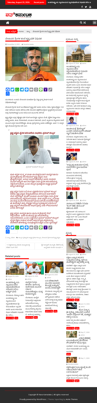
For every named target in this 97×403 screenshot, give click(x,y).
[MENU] (94, 22)
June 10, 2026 (85, 304)
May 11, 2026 (84, 358)
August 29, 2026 (12, 276)
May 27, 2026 (84, 332)
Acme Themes (72, 399)
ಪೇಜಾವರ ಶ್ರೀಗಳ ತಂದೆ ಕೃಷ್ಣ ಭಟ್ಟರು (51, 238)
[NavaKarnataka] (7, 22)
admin (9, 279)
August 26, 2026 (73, 254)
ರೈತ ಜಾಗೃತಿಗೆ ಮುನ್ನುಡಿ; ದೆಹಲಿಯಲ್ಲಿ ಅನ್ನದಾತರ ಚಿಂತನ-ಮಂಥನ (52, 246)
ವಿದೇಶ (13, 238)
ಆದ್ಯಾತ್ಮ (68, 189)
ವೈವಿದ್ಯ (77, 300)
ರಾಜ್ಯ (8, 238)
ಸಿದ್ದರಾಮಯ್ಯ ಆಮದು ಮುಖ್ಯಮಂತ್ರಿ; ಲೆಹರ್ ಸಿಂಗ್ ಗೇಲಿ (18, 246)
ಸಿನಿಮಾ (77, 150)
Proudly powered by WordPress (33, 399)
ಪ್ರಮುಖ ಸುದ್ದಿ (10, 318)
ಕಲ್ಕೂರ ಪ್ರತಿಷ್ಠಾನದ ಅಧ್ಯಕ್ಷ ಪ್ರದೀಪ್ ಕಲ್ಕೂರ (29, 238)
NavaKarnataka (28, 44)
